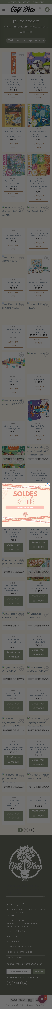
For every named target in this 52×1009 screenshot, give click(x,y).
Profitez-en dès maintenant (25, 507)
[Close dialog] (48, 484)
